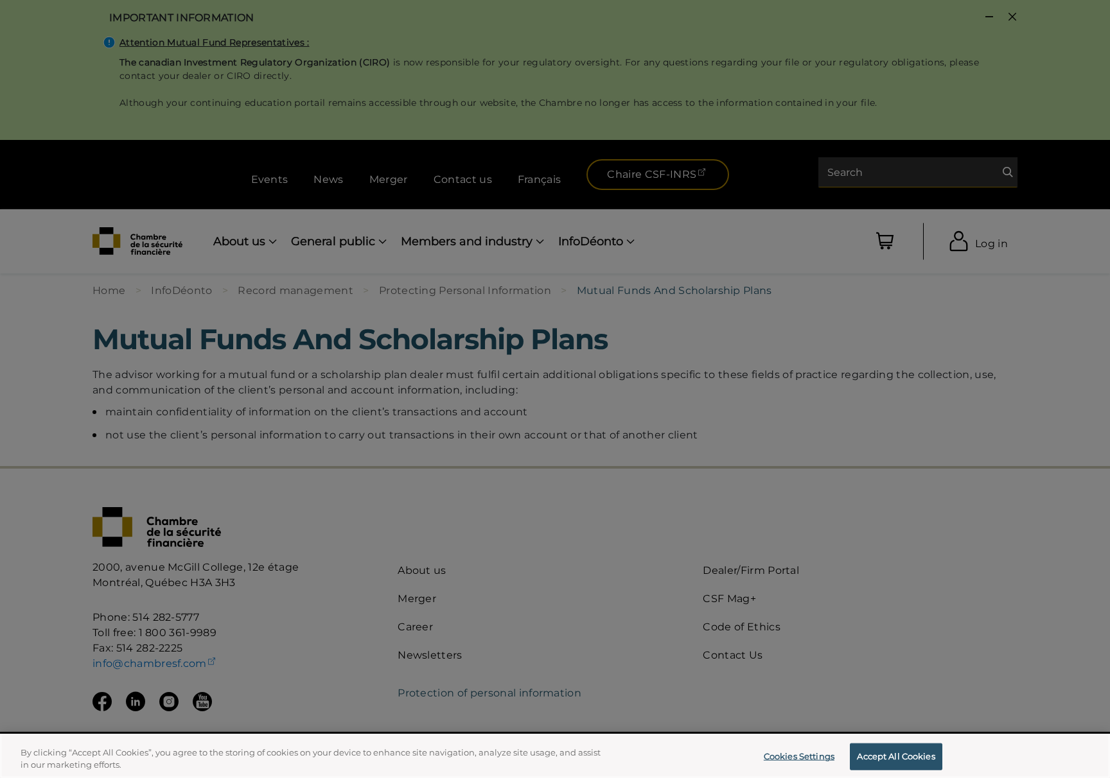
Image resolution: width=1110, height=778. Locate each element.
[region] (555, 756)
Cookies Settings (799, 756)
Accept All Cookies (896, 756)
